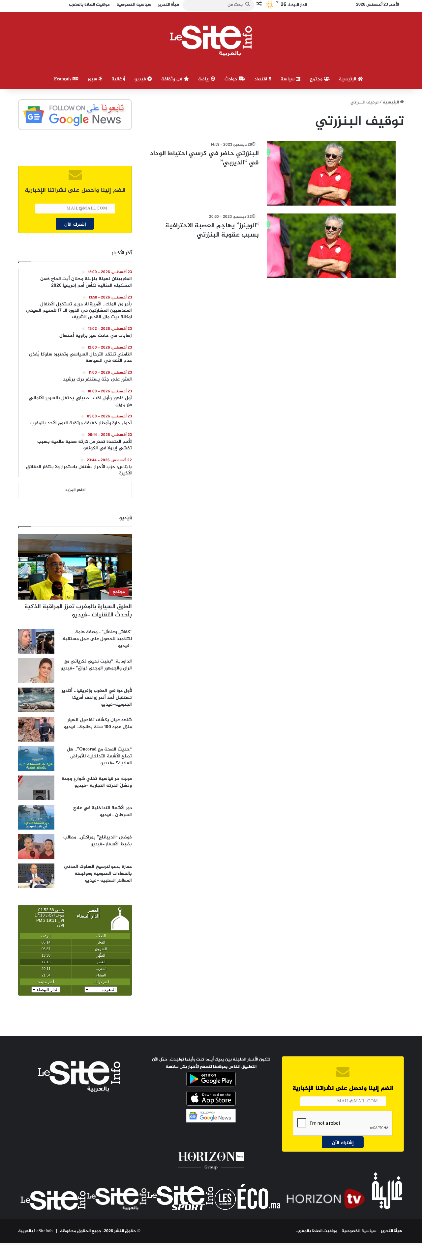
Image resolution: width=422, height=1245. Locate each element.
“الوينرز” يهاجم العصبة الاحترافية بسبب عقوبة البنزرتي (212, 230)
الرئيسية (348, 79)
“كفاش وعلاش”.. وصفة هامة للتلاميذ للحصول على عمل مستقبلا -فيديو (97, 639)
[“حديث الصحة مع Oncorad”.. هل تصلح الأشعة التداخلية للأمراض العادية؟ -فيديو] (36, 758)
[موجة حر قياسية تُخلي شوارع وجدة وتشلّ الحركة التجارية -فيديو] (36, 788)
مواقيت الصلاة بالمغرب (316, 1231)
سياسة (288, 79)
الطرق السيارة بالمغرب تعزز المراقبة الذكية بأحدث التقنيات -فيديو (78, 611)
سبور (93, 79)
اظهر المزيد (75, 490)
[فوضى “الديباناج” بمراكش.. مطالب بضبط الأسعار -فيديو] (36, 846)
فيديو (141, 79)
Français (63, 79)
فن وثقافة (172, 79)
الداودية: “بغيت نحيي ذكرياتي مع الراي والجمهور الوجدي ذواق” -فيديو (96, 665)
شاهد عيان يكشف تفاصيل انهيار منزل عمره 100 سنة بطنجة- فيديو (98, 723)
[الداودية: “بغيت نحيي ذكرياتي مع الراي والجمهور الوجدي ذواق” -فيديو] (36, 670)
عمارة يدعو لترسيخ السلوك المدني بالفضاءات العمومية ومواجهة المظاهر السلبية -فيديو (98, 873)
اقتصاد (261, 79)
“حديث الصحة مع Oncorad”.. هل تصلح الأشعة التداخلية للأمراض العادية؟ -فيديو (99, 756)
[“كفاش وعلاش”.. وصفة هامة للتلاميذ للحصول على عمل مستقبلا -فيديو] (36, 641)
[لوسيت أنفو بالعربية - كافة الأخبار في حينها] (211, 40)
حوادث (232, 79)
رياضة (204, 79)
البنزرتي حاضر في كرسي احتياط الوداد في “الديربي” (204, 158)
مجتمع (317, 79)
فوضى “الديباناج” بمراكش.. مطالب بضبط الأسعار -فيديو (97, 841)
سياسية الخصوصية (359, 1231)
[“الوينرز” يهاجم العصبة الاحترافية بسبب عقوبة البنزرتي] (331, 245)
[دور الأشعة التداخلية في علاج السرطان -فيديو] (36, 817)
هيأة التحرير (391, 1231)
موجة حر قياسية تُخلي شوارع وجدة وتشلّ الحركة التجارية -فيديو (97, 782)
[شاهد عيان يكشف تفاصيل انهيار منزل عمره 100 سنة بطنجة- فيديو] (36, 729)
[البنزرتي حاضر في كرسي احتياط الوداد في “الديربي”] (331, 173)
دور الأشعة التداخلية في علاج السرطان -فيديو (102, 811)
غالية (117, 79)
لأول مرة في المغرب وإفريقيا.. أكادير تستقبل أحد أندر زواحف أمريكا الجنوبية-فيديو (97, 697)
